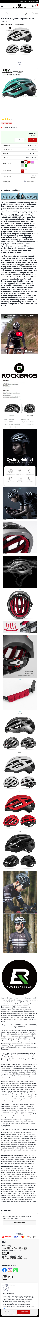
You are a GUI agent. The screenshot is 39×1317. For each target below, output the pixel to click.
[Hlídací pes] (28, 181)
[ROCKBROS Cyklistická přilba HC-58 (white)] (19, 41)
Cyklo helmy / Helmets (25, 14)
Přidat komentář (19, 1222)
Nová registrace (33, 1)
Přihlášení (23, 1)
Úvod (4, 14)
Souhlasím (24, 1312)
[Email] (5, 1276)
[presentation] (3, 44)
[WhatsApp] (15, 1269)
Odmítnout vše (10, 1312)
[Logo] (19, 6)
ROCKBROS (12, 14)
